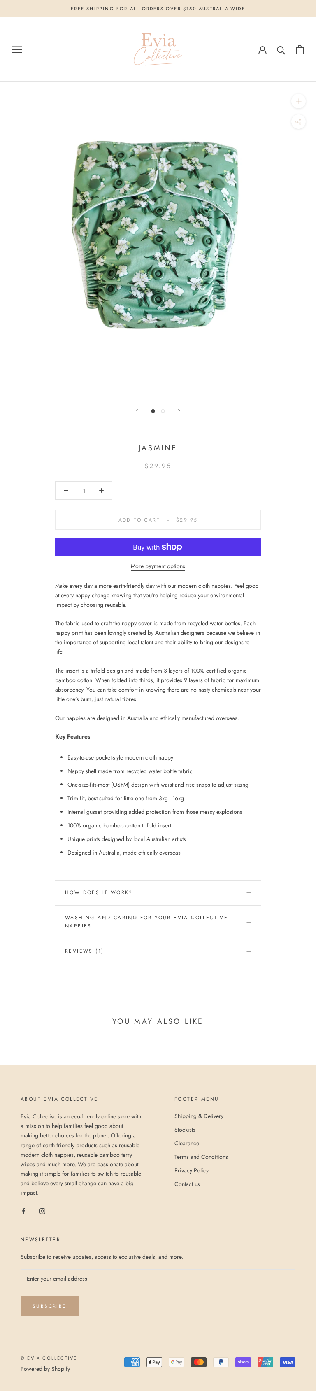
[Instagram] (42, 1210)
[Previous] (137, 410)
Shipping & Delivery (198, 1116)
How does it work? (99, 892)
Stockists (184, 1129)
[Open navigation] (17, 49)
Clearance (186, 1143)
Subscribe (50, 1306)
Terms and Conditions (201, 1157)
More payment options (158, 566)
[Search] (281, 49)
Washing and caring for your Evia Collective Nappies (146, 922)
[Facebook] (23, 1210)
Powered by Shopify (45, 1369)
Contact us (187, 1184)
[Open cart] (300, 49)
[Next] (179, 410)
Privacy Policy (191, 1170)
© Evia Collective (49, 1358)
